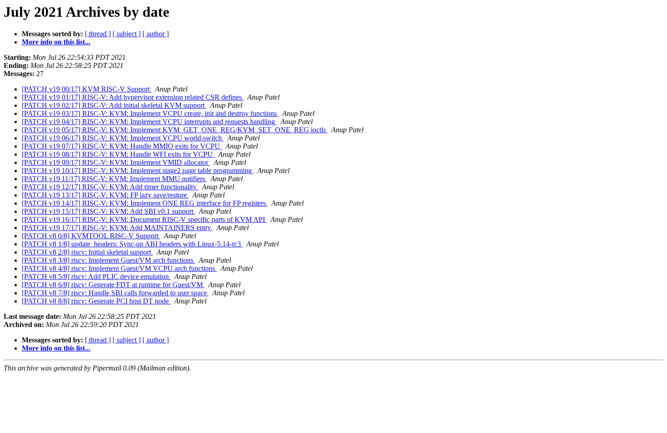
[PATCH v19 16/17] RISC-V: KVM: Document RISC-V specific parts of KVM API (144, 219)
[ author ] (155, 34)
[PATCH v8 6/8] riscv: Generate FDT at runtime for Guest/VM (113, 285)
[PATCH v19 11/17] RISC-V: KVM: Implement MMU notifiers (114, 179)
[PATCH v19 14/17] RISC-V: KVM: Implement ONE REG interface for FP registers (145, 203)
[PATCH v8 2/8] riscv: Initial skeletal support (87, 252)
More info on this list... (56, 42)
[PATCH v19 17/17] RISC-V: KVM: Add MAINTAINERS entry (117, 227)
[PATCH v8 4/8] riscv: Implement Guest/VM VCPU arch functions (119, 268)
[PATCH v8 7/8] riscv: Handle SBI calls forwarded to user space (115, 293)
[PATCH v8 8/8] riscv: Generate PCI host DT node (96, 301)
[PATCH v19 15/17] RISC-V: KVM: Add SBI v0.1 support (108, 211)
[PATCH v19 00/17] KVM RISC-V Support (87, 89)
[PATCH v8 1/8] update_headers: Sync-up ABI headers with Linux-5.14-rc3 (132, 244)
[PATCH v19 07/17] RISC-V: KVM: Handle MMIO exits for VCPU (122, 146)
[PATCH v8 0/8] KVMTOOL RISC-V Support (91, 236)
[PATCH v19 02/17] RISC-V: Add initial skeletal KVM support (114, 105)
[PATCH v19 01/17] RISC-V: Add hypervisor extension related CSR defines (133, 97)
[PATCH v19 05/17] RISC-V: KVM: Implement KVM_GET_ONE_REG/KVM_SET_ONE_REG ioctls (175, 130)
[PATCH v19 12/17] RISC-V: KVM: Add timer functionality (110, 187)
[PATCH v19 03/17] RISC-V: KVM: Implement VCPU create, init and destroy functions (150, 113)
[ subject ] (127, 34)
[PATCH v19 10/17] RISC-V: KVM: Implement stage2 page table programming (138, 170)
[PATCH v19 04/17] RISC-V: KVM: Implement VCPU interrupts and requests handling (149, 121)
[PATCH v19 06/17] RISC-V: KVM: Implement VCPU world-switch (123, 138)
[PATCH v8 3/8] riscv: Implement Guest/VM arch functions (108, 260)
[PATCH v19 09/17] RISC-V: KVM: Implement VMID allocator (116, 162)
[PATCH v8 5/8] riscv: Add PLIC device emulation (96, 276)
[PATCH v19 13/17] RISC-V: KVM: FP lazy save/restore (105, 195)
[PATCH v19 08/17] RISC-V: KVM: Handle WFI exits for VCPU (118, 154)
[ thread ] (98, 34)
